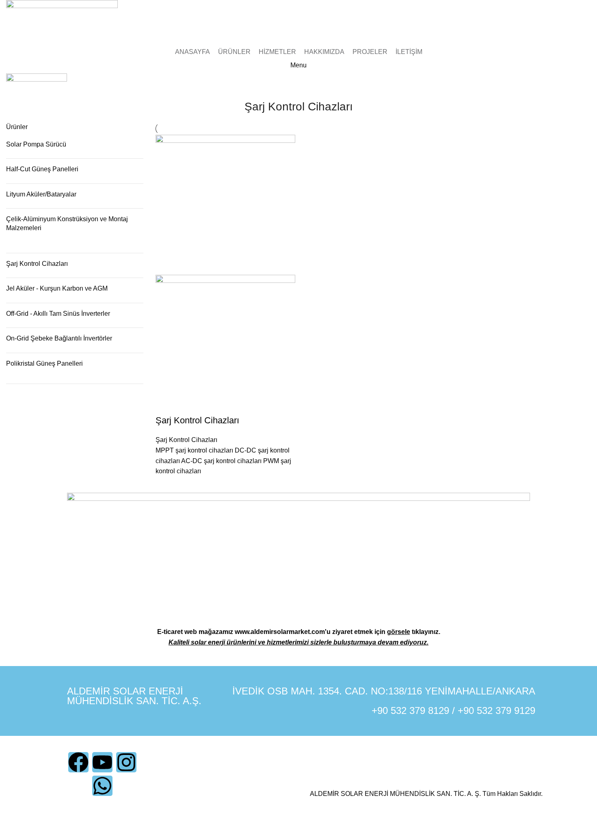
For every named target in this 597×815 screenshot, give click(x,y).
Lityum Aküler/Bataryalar (41, 194)
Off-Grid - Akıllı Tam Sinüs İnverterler (58, 313)
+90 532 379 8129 (410, 710)
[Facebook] (78, 762)
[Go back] (234, 111)
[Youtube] (102, 762)
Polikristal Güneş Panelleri (44, 363)
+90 (467, 710)
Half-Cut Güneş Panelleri (42, 169)
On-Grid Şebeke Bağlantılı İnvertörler (59, 338)
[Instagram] (126, 762)
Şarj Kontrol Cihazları (37, 263)
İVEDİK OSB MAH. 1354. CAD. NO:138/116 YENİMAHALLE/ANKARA (383, 691)
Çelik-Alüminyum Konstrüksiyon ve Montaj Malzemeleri (67, 223)
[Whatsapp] (102, 786)
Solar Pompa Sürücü (36, 144)
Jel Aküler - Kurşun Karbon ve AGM (57, 288)
